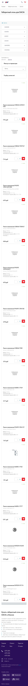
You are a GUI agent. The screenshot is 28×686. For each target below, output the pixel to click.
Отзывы (20, 646)
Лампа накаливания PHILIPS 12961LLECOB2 (11, 186)
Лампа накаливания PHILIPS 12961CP (13, 427)
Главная (3, 643)
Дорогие (10, 59)
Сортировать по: (5, 57)
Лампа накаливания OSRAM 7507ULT (14, 146)
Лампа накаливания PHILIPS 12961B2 (13, 309)
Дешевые (3, 59)
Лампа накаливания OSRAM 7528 (12, 348)
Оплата (12, 643)
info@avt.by (6, 661)
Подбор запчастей (9, 75)
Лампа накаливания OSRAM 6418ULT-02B (14, 105)
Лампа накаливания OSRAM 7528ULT (13, 227)
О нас (3, 646)
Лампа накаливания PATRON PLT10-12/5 (13, 586)
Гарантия (20, 643)
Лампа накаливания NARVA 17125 (12, 467)
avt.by (20, 664)
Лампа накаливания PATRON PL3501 (13, 546)
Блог (11, 646)
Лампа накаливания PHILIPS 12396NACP (11, 268)
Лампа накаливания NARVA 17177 (13, 506)
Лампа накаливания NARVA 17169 (13, 388)
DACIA (5, 23)
